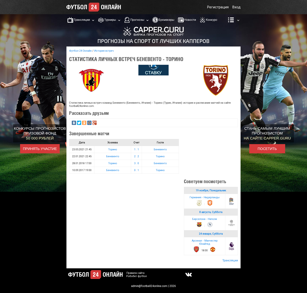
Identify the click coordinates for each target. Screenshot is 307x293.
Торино (112, 149)
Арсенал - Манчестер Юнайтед (205, 242)
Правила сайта (135, 273)
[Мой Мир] (89, 123)
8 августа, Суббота (210, 212)
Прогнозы (137, 19)
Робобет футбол (136, 276)
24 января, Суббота (211, 233)
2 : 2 (136, 156)
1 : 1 (136, 149)
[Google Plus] (94, 123)
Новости (190, 19)
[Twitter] (79, 123)
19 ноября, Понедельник (211, 190)
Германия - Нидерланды (205, 197)
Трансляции (82, 19)
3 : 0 (136, 163)
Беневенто (160, 149)
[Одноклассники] (84, 123)
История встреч (104, 50)
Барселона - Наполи (204, 219)
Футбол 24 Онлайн (80, 50)
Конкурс (211, 19)
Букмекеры (166, 19)
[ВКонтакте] (74, 123)
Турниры (110, 19)
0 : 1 (136, 170)
